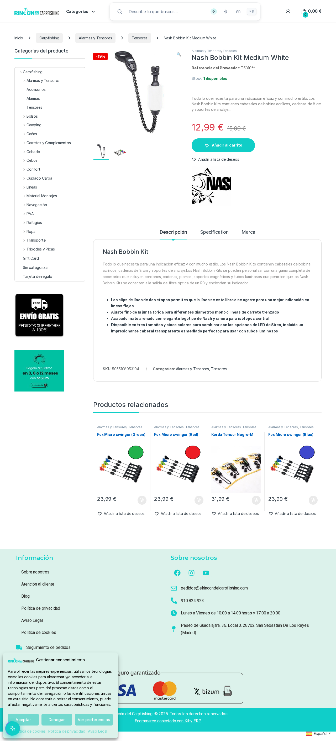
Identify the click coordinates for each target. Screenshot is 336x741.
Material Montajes (42, 196)
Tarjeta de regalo (37, 276)
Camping (34, 125)
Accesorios (36, 89)
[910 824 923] (174, 600)
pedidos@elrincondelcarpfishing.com (214, 588)
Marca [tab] (248, 232)
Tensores (140, 38)
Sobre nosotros (35, 572)
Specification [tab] (214, 232)
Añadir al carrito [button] (140, 500)
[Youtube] (206, 572)
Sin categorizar (36, 267)
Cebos (32, 160)
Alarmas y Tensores (95, 38)
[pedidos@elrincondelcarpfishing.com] (174, 588)
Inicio (18, 38)
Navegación (37, 204)
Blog (25, 596)
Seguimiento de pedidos (48, 647)
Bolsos (32, 116)
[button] (179, 54)
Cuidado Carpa (39, 178)
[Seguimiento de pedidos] (19, 647)
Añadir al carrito (227, 145)
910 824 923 (192, 600)
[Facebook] (177, 572)
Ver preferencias (94, 719)
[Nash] (211, 186)
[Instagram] (191, 572)
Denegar (57, 719)
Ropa (31, 231)
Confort (33, 169)
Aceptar (23, 719)
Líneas (32, 187)
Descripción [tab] (173, 232)
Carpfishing (49, 38)
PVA (30, 213)
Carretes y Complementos (49, 142)
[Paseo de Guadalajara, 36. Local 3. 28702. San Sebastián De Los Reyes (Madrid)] (174, 629)
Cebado (33, 151)
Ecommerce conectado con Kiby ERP (168, 720)
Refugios (34, 222)
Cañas (32, 134)
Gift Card (31, 258)
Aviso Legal (97, 731)
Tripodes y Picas (41, 249)
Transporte (36, 240)
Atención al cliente (37, 584)
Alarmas (33, 98)
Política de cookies (30, 731)
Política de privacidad (66, 731)
